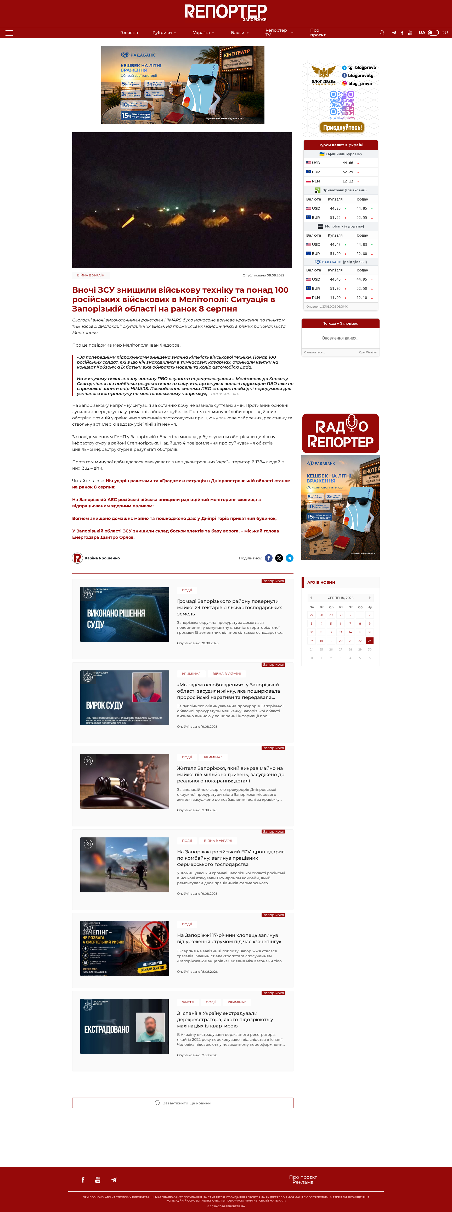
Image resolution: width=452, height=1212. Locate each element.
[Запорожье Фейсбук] (402, 32)
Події (187, 590)
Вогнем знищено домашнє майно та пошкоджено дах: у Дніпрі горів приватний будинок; (175, 518)
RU (445, 33)
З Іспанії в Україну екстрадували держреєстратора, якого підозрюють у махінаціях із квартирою (225, 1019)
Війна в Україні (91, 275)
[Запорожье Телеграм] (394, 32)
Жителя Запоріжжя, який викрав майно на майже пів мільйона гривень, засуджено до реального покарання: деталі (231, 774)
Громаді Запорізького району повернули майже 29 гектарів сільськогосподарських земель (229, 607)
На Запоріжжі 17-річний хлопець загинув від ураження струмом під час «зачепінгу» (229, 938)
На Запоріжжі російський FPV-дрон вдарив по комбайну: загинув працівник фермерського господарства (231, 858)
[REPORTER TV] (410, 32)
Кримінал (191, 674)
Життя (188, 1002)
